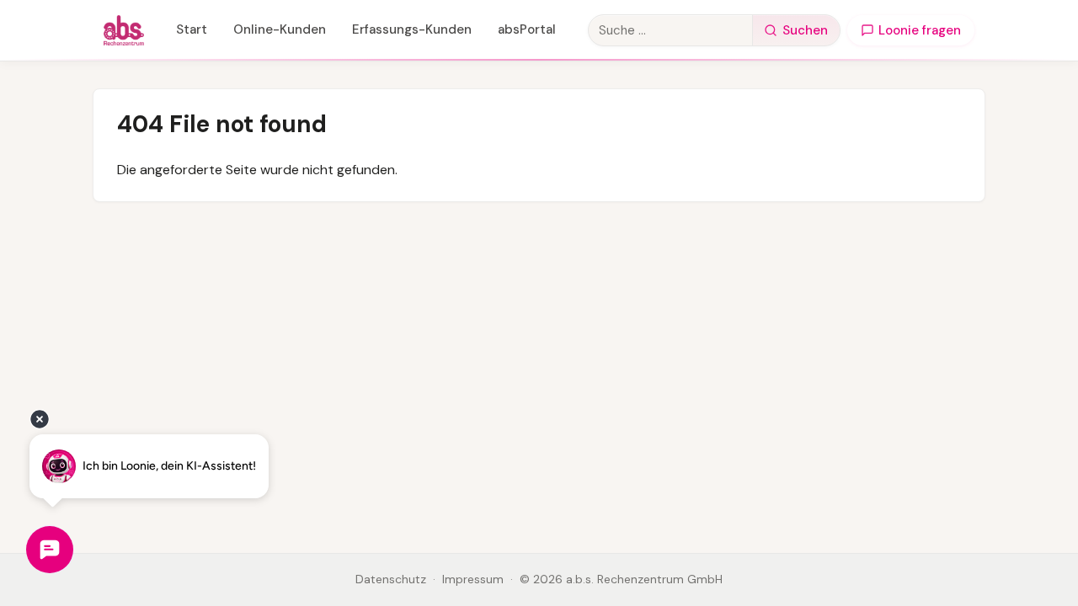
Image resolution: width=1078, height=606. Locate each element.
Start (191, 29)
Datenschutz (390, 579)
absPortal (527, 29)
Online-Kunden (279, 29)
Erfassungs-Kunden (412, 29)
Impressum (473, 579)
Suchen (805, 30)
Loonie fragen (919, 30)
